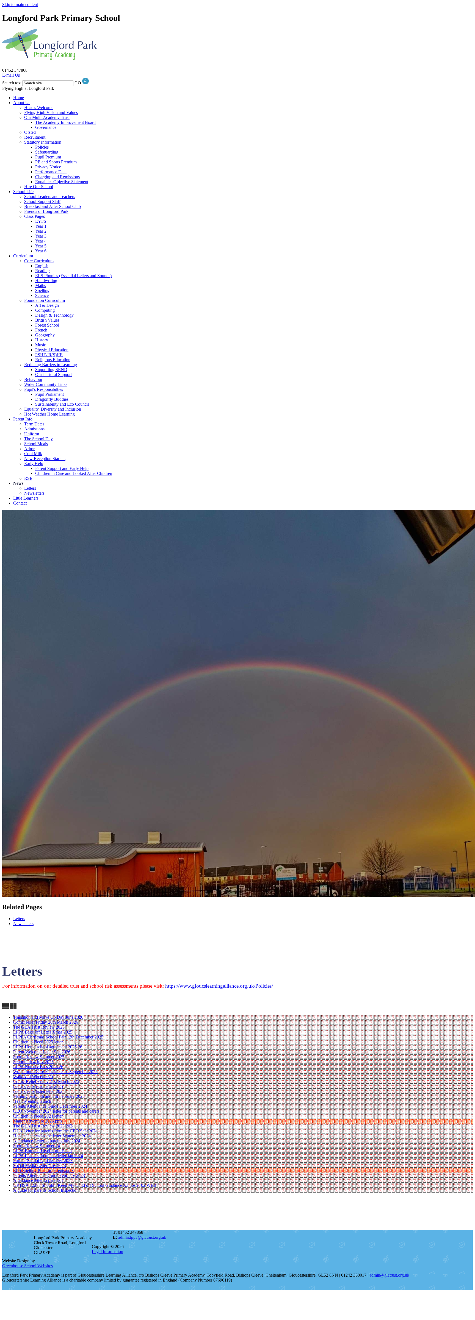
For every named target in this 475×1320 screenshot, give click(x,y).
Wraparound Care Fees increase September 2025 (55, 1071)
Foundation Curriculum (44, 300)
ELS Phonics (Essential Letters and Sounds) (73, 275)
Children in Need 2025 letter (38, 1042)
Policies (42, 147)
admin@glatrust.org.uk (389, 1275)
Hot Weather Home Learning (49, 414)
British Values (47, 320)
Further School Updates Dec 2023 (43, 1160)
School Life (23, 191)
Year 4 (40, 241)
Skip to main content (20, 4)
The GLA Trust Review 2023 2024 (43, 1126)
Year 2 (40, 231)
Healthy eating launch (32, 1101)
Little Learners (25, 498)
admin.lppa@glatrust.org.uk (142, 1237)
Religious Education (52, 359)
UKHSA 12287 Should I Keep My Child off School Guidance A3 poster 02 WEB (84, 1185)
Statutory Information (42, 142)
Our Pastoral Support (53, 374)
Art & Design (47, 305)
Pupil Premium (48, 157)
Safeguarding (46, 152)
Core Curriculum (39, 260)
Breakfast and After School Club (52, 206)
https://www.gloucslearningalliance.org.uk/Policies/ (219, 986)
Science (42, 295)
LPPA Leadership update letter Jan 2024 (48, 1155)
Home (18, 97)
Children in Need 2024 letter (38, 1116)
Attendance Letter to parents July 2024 (46, 1140)
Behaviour (33, 379)
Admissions (34, 429)
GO (77, 82)
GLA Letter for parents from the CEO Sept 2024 (55, 1131)
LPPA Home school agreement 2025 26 (47, 1047)
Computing (45, 310)
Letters (30, 488)
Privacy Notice (48, 167)
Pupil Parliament (49, 394)
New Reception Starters (44, 458)
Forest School (47, 325)
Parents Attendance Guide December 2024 (50, 1106)
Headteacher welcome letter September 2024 (52, 1136)
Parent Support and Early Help (62, 468)
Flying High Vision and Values (51, 112)
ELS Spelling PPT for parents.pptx (43, 1170)
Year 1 (40, 226)
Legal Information (107, 1251)
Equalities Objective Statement (61, 181)
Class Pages (34, 216)
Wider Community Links (45, 384)
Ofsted (30, 132)
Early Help (33, 463)
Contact (20, 503)
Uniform (31, 433)
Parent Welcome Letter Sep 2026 (41, 1051)
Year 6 (40, 251)
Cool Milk (33, 453)
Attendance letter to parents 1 (38, 1180)
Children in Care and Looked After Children (73, 473)
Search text (11, 82)
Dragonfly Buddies (51, 399)
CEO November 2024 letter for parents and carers (56, 1111)
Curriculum (23, 256)
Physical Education (51, 349)
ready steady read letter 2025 (38, 1086)
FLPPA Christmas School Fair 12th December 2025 (58, 1037)
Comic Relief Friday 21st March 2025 (46, 1081)
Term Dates (34, 424)
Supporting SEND (51, 369)
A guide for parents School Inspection (46, 1190)
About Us (21, 102)
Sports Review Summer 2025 (38, 1056)
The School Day (38, 438)
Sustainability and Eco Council (62, 404)
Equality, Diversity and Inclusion (52, 409)
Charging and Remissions (57, 176)
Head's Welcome (38, 107)
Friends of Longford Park (46, 211)
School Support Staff (42, 201)
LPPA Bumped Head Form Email (42, 1150)
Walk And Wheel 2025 (33, 1076)
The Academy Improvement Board (65, 122)
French (41, 330)
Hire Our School (38, 186)
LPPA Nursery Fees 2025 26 (38, 1066)
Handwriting (46, 280)
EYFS (40, 221)
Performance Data (51, 171)
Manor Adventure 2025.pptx (38, 1121)
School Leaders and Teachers (49, 196)
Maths (40, 285)
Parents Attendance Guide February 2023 (49, 1175)
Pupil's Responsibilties (43, 389)
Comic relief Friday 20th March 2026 (45, 1022)
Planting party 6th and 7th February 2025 (49, 1096)
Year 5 (40, 246)
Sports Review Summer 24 (36, 1145)
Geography (45, 335)
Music (40, 344)
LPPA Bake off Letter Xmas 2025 (42, 1032)
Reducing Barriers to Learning (50, 364)
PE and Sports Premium (56, 162)
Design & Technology (54, 315)
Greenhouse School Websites (27, 1265)
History (41, 340)
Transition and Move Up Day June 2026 (48, 1017)
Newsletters (34, 493)
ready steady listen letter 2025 (39, 1091)
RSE (28, 478)
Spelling (42, 290)
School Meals (36, 443)
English (41, 265)
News (18, 483)
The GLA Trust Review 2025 (39, 1027)
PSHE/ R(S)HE (49, 354)
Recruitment (34, 137)
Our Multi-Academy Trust (47, 117)
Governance (45, 127)
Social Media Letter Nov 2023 (39, 1165)
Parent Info (22, 419)
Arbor (29, 448)
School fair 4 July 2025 (33, 1061)
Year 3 (40, 236)
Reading (42, 270)
